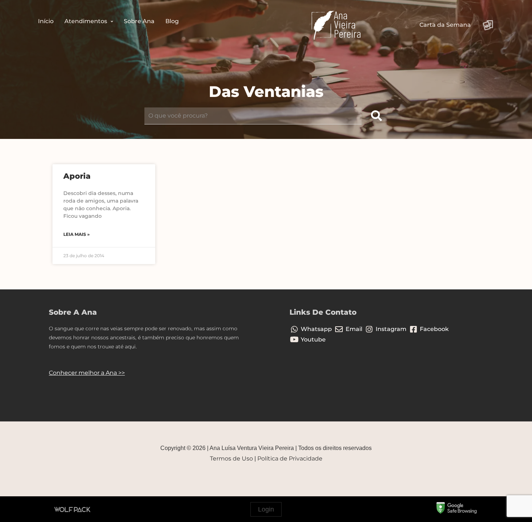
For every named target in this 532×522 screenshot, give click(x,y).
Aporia (76, 176)
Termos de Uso (231, 458)
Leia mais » (76, 234)
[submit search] (376, 115)
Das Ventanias (266, 91)
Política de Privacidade (289, 458)
